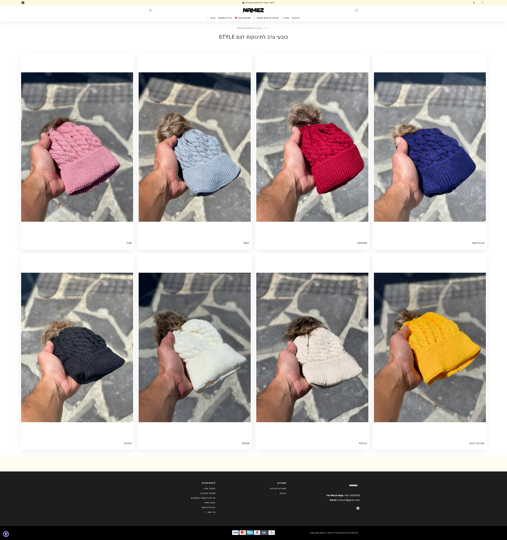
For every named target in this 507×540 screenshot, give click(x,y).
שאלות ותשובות (207, 493)
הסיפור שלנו (209, 488)
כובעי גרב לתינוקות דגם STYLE (249, 28)
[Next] (483, 2)
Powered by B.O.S (342, 533)
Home (266, 28)
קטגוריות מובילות (278, 488)
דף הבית (296, 18)
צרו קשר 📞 (209, 512)
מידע (212, 18)
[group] (256, 2)
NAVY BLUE (478, 243)
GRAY (246, 243)
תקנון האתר (209, 502)
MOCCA (363, 443)
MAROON (362, 243)
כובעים (283, 493)
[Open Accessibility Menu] (6, 534)
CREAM (245, 443)
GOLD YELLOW (477, 443)
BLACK (128, 443)
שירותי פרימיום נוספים (267, 18)
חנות (286, 18)
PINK (129, 243)
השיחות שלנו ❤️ (243, 18)
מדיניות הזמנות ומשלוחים (203, 498)
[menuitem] (296, 18)
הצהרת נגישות (208, 507)
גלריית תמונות (225, 18)
